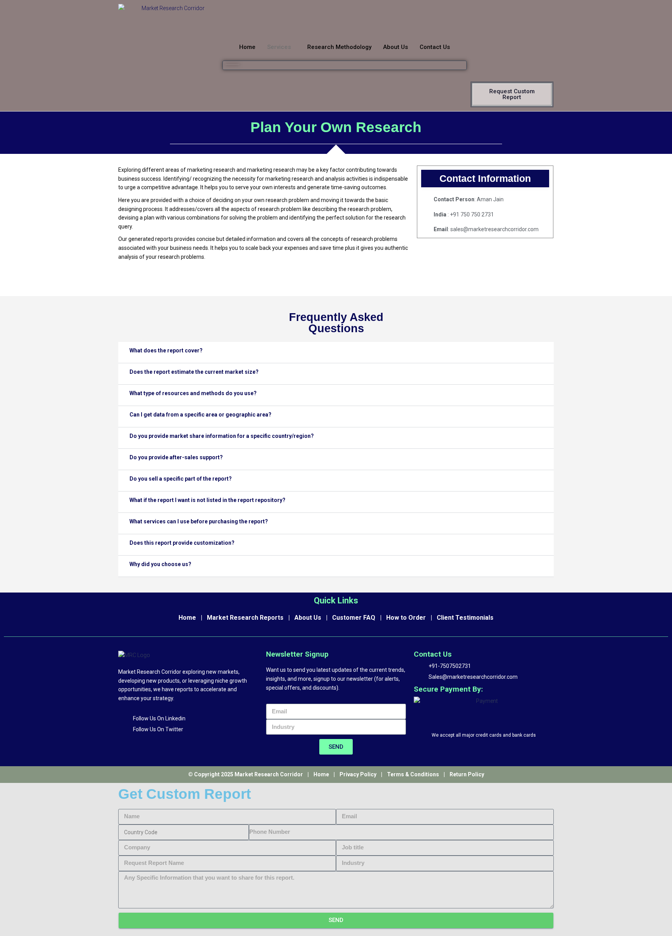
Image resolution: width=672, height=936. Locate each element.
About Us (395, 47)
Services (279, 47)
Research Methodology (339, 47)
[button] (232, 64)
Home (247, 47)
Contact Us (435, 47)
